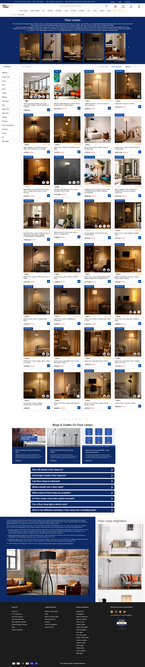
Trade (120, 1)
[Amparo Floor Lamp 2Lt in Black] (128, 385)
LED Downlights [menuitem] (81, 630)
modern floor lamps (94, 27)
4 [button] (72, 419)
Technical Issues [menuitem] (50, 619)
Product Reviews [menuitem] (17, 630)
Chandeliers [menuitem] (80, 614)
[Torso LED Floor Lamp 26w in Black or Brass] (128, 301)
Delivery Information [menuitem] (51, 611)
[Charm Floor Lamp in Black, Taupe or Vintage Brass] (97, 129)
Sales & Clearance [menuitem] (82, 617)
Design (113, 1)
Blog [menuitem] (13, 627)
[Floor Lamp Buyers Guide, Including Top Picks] (28, 437)
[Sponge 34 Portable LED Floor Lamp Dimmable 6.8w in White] (67, 171)
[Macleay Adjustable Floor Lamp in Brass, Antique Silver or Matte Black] (67, 86)
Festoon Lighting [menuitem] (81, 619)
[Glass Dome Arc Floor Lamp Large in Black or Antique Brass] (67, 215)
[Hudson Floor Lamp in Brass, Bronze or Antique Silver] (128, 129)
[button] (87, 419)
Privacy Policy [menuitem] (49, 627)
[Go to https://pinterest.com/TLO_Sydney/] (120, 612)
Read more (18, 460)
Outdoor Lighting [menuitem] (81, 640)
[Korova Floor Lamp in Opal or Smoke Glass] (67, 259)
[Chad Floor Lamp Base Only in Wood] (97, 343)
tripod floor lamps (49, 27)
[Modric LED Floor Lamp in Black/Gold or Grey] (67, 385)
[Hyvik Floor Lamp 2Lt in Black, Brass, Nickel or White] (97, 385)
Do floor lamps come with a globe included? (53, 498)
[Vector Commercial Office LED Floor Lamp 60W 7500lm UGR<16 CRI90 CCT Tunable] (36, 86)
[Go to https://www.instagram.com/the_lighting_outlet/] (116, 612)
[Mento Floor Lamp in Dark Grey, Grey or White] (36, 259)
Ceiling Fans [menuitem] (80, 611)
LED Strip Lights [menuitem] (81, 635)
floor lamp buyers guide (122, 28)
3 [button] (68, 419)
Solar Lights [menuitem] (80, 645)
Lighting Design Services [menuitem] (19, 624)
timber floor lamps (108, 27)
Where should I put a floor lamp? (48, 487)
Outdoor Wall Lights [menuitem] (82, 637)
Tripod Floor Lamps (13, 539)
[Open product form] (48, 109)
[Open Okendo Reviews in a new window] (121, 629)
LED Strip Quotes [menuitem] (17, 617)
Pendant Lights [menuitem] (81, 643)
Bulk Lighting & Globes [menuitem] (19, 622)
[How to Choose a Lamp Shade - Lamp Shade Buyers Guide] (98, 437)
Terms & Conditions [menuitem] (51, 624)
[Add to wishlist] (49, 71)
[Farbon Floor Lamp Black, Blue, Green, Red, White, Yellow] (67, 343)
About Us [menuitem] (15, 611)
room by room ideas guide (38, 30)
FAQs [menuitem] (46, 614)
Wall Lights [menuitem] (79, 653)
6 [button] (79, 419)
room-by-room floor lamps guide (46, 543)
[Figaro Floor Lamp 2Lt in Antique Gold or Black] (67, 129)
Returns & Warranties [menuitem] (51, 617)
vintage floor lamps (123, 27)
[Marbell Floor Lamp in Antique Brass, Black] (36, 301)
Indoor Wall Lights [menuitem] (82, 627)
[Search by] (106, 6)
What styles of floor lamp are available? (51, 493)
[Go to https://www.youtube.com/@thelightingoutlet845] (124, 612)
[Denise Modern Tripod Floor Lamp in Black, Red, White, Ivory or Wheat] (36, 129)
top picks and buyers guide (65, 543)
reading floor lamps (81, 27)
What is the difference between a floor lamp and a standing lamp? (64, 510)
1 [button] (61, 419)
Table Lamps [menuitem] (80, 648)
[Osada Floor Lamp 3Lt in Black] (128, 86)
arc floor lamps (38, 27)
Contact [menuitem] (47, 622)
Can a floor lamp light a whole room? (50, 504)
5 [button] (76, 419)
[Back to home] (7, 6)
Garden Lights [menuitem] (80, 624)
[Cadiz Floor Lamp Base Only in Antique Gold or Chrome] (128, 343)
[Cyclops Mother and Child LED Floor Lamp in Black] (97, 215)
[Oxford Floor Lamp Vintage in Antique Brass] (128, 215)
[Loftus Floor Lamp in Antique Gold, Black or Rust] (97, 301)
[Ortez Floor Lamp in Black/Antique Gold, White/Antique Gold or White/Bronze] (97, 259)
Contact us (129, 615)
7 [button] (83, 419)
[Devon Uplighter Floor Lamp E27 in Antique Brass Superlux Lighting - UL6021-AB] (128, 171)
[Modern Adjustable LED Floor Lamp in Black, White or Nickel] (128, 259)
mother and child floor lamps (65, 27)
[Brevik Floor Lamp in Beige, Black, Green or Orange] (36, 343)
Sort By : (128, 67)
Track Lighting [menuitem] (80, 650)
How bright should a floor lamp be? (49, 475)
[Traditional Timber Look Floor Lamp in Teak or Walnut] (97, 86)
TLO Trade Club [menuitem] (17, 614)
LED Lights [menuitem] (79, 632)
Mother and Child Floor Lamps (16, 535)
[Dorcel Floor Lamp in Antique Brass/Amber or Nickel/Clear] (36, 385)
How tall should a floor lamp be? (47, 469)
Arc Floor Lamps (12, 529)
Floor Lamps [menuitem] (80, 622)
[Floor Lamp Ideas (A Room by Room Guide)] (63, 437)
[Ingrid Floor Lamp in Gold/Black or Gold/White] (67, 301)
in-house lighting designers (64, 30)
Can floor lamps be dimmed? (46, 481)
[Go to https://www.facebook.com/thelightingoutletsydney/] (112, 612)
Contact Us (128, 1)
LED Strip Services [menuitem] (18, 619)
